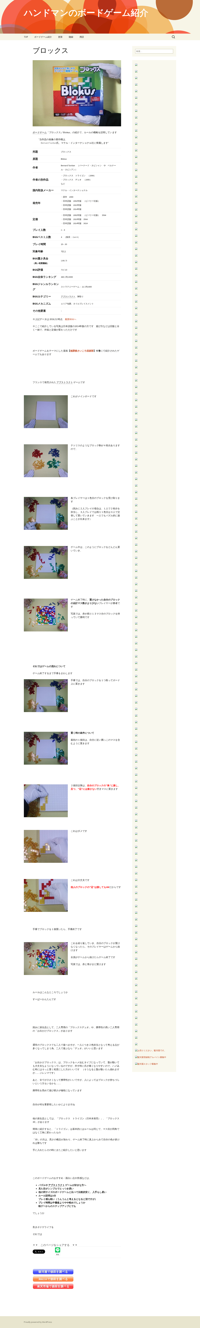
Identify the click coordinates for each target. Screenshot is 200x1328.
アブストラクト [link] (68, 296)
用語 (82, 36)
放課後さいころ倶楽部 (82, 350)
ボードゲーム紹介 (43, 36)
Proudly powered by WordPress (38, 1322)
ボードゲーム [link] (40, 132)
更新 (60, 36)
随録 (71, 36)
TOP (26, 36)
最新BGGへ (70, 319)
